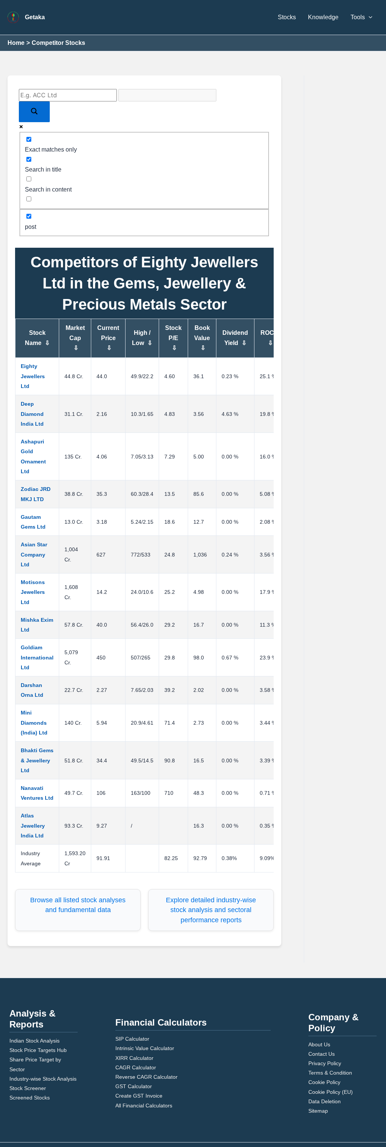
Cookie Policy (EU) (330, 1092)
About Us (319, 1044)
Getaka (35, 17)
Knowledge (323, 17)
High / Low (142, 338)
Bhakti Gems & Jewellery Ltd (37, 760)
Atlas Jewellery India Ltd (33, 826)
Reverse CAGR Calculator (146, 1077)
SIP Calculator (132, 1039)
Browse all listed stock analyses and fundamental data (78, 905)
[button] (368, 17)
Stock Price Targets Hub (38, 1050)
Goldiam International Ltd (37, 657)
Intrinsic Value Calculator (144, 1048)
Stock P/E (173, 338)
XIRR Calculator (134, 1058)
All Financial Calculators (143, 1106)
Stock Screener (27, 1088)
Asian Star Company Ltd (34, 554)
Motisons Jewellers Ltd (33, 592)
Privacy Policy (324, 1063)
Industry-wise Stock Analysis (43, 1079)
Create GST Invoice (138, 1096)
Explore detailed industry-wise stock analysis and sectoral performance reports (211, 910)
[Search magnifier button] (34, 111)
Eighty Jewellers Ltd (33, 376)
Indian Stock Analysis (34, 1041)
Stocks (287, 17)
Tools (358, 17)
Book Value (202, 338)
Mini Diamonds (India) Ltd (34, 723)
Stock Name (37, 338)
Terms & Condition (330, 1073)
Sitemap (318, 1111)
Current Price (108, 338)
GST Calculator (133, 1086)
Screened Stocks (29, 1098)
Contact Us (321, 1054)
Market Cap (75, 338)
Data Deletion (324, 1101)
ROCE (269, 338)
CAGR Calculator (135, 1067)
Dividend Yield (235, 338)
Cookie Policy (324, 1082)
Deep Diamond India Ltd (32, 414)
